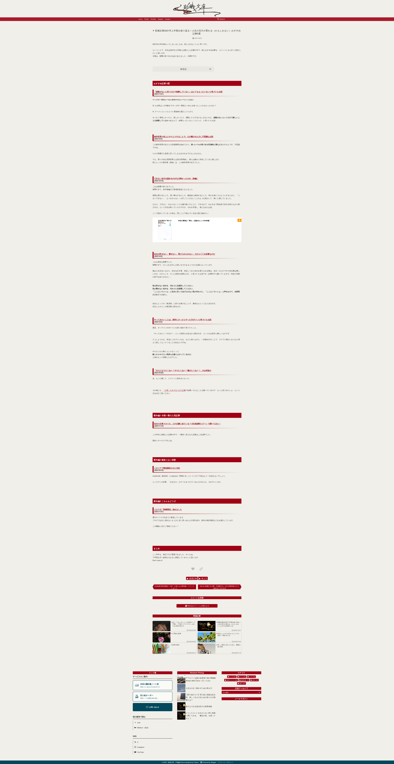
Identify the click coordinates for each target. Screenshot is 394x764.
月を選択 (225, 692)
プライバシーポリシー (225, 762)
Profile (146, 19)
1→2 (252, 677)
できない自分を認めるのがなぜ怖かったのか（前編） (176, 178)
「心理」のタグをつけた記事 (174, 390)
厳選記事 (193, 578)
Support (160, 19)
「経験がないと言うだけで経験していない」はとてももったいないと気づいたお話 (188, 92)
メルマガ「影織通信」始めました (168, 509)
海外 (242, 683)
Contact (167, 19)
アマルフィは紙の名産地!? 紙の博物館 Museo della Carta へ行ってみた (201, 679)
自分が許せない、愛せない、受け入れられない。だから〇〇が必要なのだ (184, 254)
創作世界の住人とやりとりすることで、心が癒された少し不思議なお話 (183, 136)
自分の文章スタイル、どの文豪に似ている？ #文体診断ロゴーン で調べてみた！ (187, 424)
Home (140, 19)
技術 (255, 680)
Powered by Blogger (209, 762)
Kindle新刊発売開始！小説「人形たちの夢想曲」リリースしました (174, 587)
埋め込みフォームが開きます (198, 606)
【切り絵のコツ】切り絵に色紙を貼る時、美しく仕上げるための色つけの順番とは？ (200, 697)
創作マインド (231, 680)
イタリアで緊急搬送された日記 (167, 468)
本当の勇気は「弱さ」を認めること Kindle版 (193, 220)
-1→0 (232, 677)
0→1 (242, 677)
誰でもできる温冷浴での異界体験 (199, 706)
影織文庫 (171, 762)
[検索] (218, 19)
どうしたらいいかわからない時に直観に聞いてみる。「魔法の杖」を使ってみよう (200, 715)
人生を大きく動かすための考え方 (199, 688)
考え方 (204, 578)
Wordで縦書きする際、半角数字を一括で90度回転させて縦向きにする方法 (219, 587)
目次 (185, 68)
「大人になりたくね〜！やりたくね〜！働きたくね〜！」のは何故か (182, 370)
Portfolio (153, 19)
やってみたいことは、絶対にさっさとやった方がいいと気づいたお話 (182, 320)
